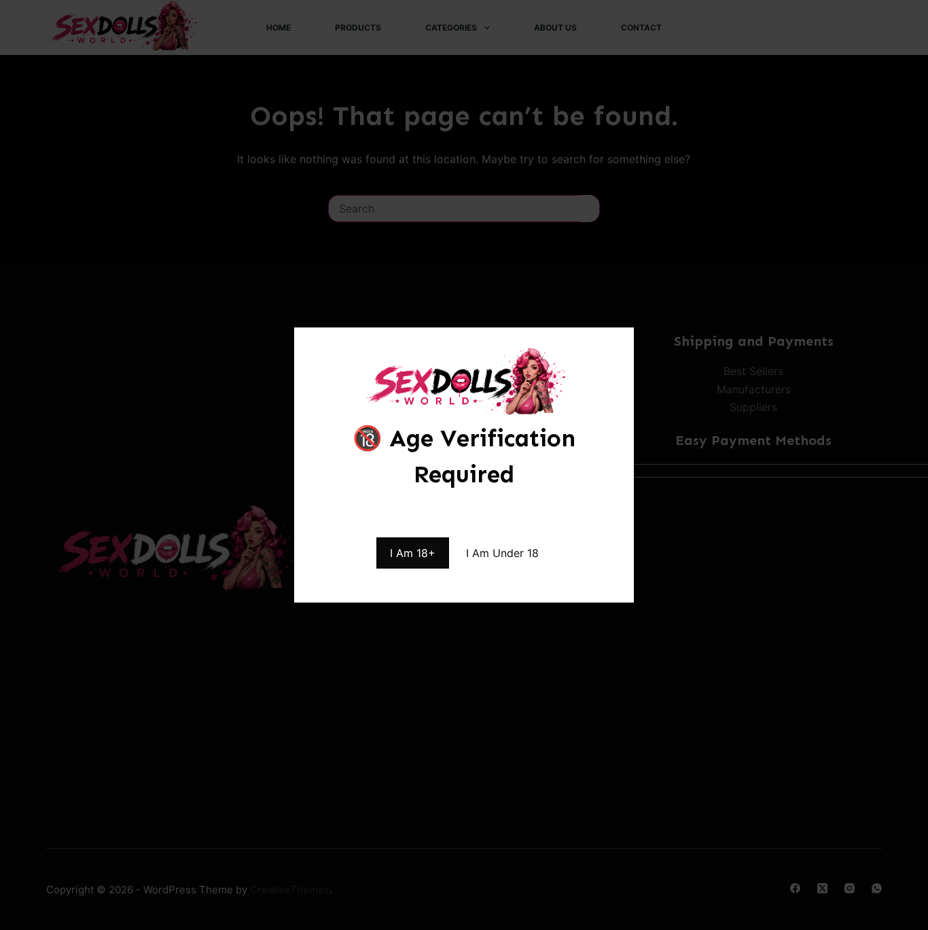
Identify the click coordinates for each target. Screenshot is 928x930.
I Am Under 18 (502, 553)
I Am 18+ (412, 553)
